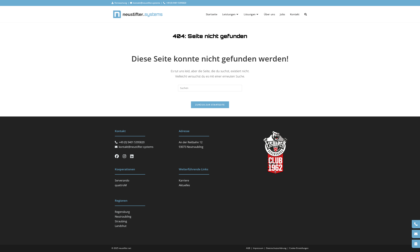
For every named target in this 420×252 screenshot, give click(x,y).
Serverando (122, 180)
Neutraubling (123, 216)
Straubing (121, 221)
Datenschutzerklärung (276, 248)
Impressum (258, 248)
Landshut (120, 226)
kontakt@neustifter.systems (146, 2)
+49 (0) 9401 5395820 (175, 2)
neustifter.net (125, 248)
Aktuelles (184, 185)
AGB (248, 248)
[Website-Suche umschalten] (305, 14)
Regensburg (122, 212)
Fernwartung (120, 2)
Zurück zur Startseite (210, 104)
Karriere (184, 180)
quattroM (121, 185)
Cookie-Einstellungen (298, 248)
